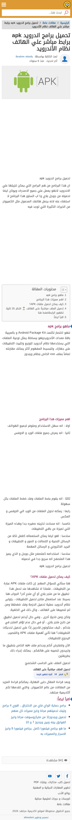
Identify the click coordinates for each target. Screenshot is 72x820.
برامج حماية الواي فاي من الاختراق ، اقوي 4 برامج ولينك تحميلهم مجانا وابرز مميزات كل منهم (34, 708)
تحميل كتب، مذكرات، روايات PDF (52, 782)
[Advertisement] (36, 138)
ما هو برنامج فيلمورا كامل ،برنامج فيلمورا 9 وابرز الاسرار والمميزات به (35, 731)
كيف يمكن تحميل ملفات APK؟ (46, 304)
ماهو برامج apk (55, 295)
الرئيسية (64, 22)
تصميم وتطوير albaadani (36, 817)
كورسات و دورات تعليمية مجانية (52, 798)
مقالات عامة (63, 804)
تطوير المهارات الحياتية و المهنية (51, 787)
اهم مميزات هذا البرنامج (50, 299)
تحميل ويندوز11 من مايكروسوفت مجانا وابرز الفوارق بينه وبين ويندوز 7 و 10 (38, 719)
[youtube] (50, 776)
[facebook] (67, 776)
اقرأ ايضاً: (58, 317)
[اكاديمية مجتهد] (67, 4)
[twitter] (58, 776)
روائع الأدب (64, 793)
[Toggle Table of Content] (62, 290)
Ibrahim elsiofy (24, 56)
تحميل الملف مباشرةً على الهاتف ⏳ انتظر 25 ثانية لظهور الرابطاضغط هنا (35, 310)
